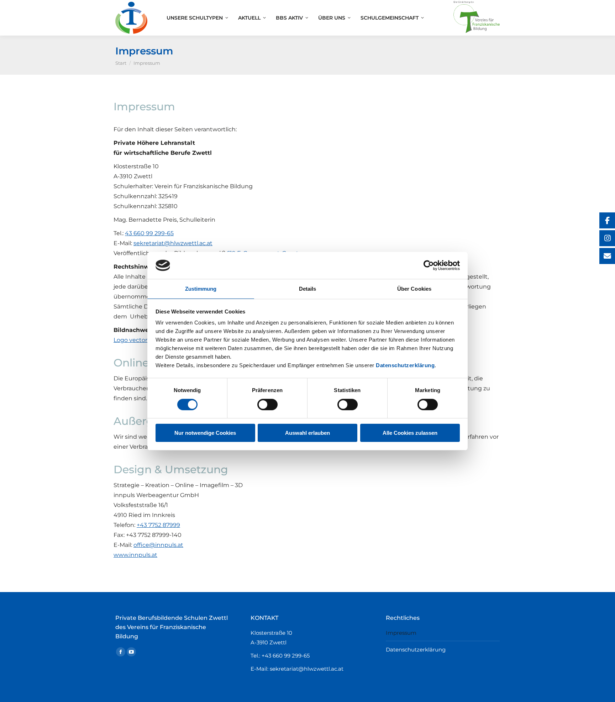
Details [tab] (307, 289)
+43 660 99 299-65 (286, 655)
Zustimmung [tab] (201, 289)
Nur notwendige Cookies (205, 433)
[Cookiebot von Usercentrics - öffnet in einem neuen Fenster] (429, 265)
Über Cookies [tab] (414, 289)
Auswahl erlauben (307, 433)
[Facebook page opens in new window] (120, 651)
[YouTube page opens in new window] (131, 651)
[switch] (267, 404)
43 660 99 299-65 (149, 233)
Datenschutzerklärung (405, 365)
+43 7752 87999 (158, 525)
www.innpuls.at (135, 554)
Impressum (401, 632)
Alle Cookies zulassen (410, 433)
